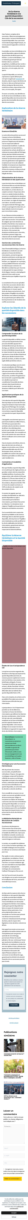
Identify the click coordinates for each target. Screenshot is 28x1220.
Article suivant (14, 1023)
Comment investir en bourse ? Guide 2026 (14, 1054)
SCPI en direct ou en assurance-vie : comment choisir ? (12, 1097)
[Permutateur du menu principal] (25, 3)
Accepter (14, 1213)
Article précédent (14, 1018)
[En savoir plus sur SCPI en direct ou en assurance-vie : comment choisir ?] (14, 1088)
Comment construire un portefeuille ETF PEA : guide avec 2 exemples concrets (13, 1076)
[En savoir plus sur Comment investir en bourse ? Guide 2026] (14, 1045)
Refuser (14, 1217)
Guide (14, 21)
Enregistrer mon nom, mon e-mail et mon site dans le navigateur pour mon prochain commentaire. (14, 1171)
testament (19, 79)
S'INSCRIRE (14, 1005)
